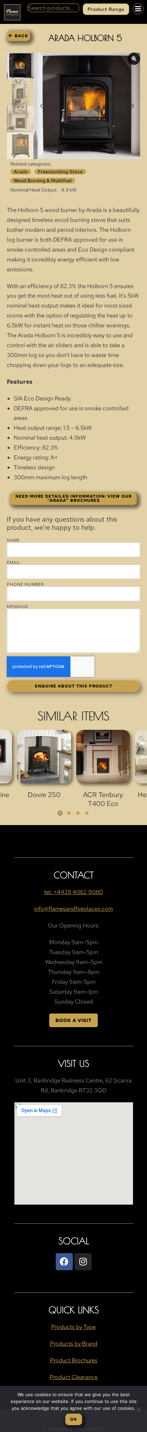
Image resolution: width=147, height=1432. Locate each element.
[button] (60, 813)
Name (13, 540)
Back (21, 36)
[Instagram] (83, 1261)
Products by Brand (73, 1343)
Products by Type (73, 1327)
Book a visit (73, 1020)
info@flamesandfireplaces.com (73, 908)
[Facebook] (64, 1261)
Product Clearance (73, 1377)
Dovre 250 (44, 794)
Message (17, 607)
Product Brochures (73, 1360)
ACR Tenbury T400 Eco (103, 799)
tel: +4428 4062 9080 (73, 892)
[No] (138, 1409)
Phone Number (25, 584)
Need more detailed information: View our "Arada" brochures (73, 498)
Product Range (106, 9)
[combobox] (53, 7)
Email (14, 563)
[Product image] (44, 757)
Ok (73, 1419)
